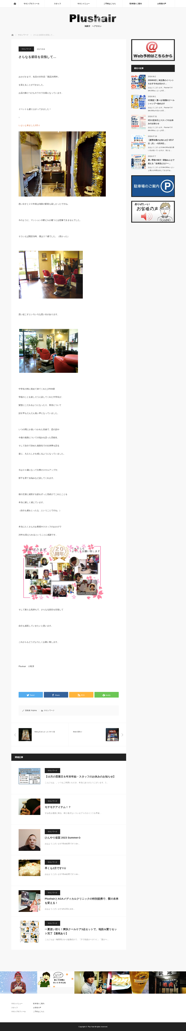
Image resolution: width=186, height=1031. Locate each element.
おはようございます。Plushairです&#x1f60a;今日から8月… (160, 109)
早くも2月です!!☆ (55, 868)
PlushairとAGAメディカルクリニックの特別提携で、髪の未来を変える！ (81, 900)
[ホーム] (14, 3)
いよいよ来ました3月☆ (29, 125)
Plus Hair (91, 1027)
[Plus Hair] (93, 22)
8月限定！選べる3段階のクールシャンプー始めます (161, 102)
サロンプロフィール (31, 4)
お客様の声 (161, 4)
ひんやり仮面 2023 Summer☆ (63, 837)
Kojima (34, 710)
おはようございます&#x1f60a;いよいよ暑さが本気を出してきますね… (161, 168)
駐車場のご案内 (136, 4)
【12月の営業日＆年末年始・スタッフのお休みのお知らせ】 (80, 776)
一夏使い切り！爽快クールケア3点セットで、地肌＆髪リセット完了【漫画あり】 (81, 931)
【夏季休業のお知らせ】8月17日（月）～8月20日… (161, 141)
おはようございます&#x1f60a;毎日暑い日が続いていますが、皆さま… (161, 148)
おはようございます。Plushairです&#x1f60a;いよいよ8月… (160, 89)
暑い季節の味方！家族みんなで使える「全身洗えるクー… (161, 161)
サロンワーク (26, 49)
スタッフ (57, 4)
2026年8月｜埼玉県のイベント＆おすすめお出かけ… (161, 82)
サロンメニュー (84, 4)
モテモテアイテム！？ (58, 807)
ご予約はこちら (110, 4)
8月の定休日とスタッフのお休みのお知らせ (161, 122)
